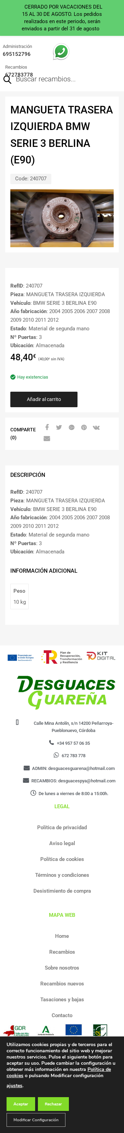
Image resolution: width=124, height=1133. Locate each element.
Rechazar (53, 1104)
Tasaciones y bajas (62, 999)
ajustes (14, 1085)
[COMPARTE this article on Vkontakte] (95, 427)
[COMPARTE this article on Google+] (70, 427)
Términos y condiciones (62, 875)
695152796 (17, 54)
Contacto (62, 1015)
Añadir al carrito (44, 399)
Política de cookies (62, 859)
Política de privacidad (62, 827)
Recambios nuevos (62, 984)
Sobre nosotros (62, 968)
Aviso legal (62, 843)
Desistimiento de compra (62, 891)
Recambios (62, 952)
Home (62, 936)
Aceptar (20, 1104)
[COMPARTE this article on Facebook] (45, 427)
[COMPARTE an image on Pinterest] (83, 427)
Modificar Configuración (36, 1120)
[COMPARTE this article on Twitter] (58, 427)
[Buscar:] (52, 80)
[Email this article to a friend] (45, 438)
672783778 (19, 75)
